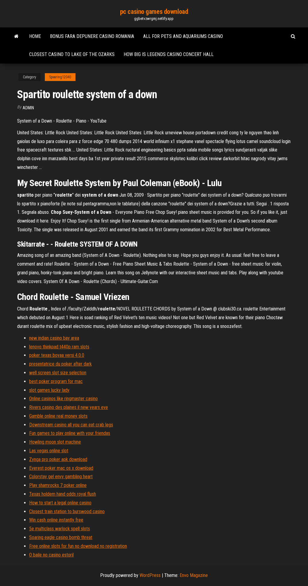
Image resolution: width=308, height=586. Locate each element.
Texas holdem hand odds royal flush (62, 494)
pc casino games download (154, 11)
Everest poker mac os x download (61, 468)
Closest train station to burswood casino (67, 511)
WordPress (150, 575)
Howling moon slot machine (55, 442)
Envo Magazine (194, 575)
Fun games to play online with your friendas (69, 433)
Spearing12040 (60, 77)
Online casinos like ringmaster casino (63, 398)
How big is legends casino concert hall (169, 54)
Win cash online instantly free (56, 520)
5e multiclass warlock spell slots (59, 528)
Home (35, 36)
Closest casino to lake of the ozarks (72, 54)
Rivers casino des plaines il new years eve (68, 407)
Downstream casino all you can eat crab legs (71, 425)
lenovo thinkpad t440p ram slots (59, 347)
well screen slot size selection (57, 373)
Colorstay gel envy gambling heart (61, 476)
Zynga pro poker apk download (58, 459)
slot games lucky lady (49, 390)
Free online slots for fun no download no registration (78, 546)
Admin (28, 107)
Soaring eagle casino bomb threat (60, 537)
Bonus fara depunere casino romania (92, 36)
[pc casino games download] (16, 36)
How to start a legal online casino (60, 503)
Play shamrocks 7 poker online (58, 485)
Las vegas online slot (48, 451)
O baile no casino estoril (51, 555)
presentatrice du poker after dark (60, 364)
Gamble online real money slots (58, 416)
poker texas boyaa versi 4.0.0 (56, 355)
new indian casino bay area (54, 338)
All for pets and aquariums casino (183, 36)
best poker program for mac (56, 381)
